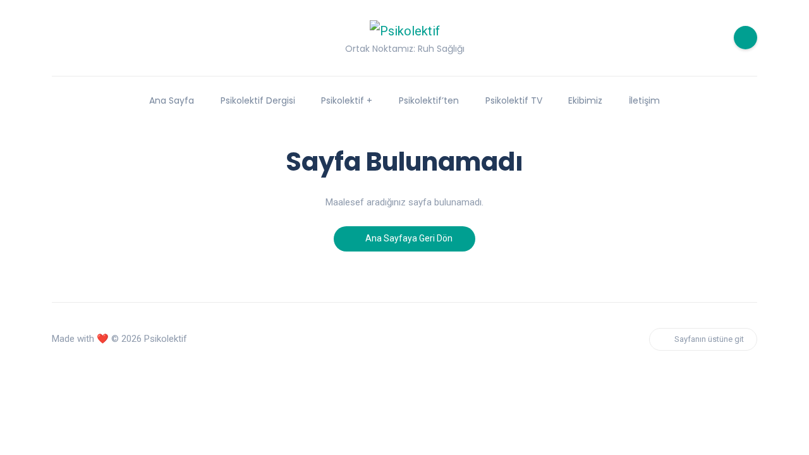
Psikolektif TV (513, 100)
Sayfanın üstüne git (709, 339)
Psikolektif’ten (429, 100)
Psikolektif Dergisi (258, 100)
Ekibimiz (585, 100)
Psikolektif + (346, 100)
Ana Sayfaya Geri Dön (408, 238)
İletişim (644, 100)
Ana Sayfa (171, 100)
